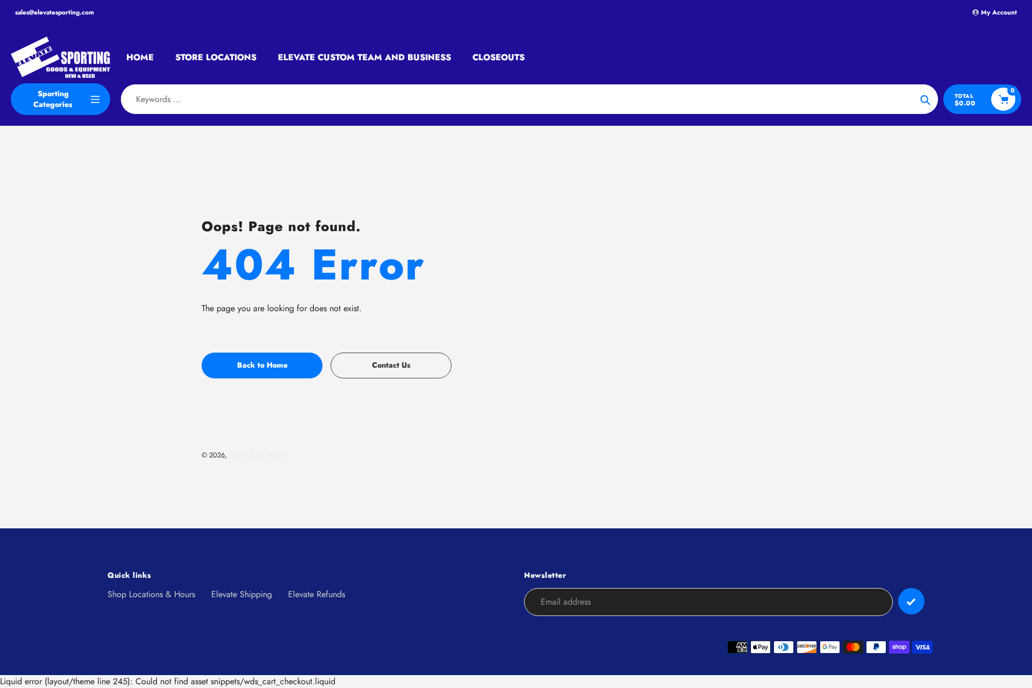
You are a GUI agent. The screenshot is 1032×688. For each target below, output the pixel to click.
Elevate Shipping (241, 594)
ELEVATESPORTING (258, 455)
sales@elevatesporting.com (54, 12)
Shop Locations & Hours (151, 594)
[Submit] (911, 601)
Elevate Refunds (316, 594)
